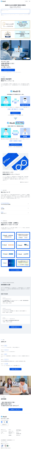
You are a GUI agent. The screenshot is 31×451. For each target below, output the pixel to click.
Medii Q (10, 429)
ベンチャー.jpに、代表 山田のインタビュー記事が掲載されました (10, 365)
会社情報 (2, 432)
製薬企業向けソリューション (12, 433)
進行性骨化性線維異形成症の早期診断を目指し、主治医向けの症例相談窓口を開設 (13, 361)
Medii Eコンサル (11, 431)
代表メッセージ (2, 433)
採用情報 (10, 435)
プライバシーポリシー (4, 441)
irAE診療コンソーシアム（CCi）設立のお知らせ (8, 351)
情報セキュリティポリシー (5, 443)
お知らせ (17, 432)
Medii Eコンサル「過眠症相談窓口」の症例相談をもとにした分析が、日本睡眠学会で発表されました (15, 356)
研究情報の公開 (18, 433)
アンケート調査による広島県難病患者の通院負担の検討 (11, 320)
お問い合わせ (18, 435)
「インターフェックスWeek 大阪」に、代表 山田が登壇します (10, 347)
